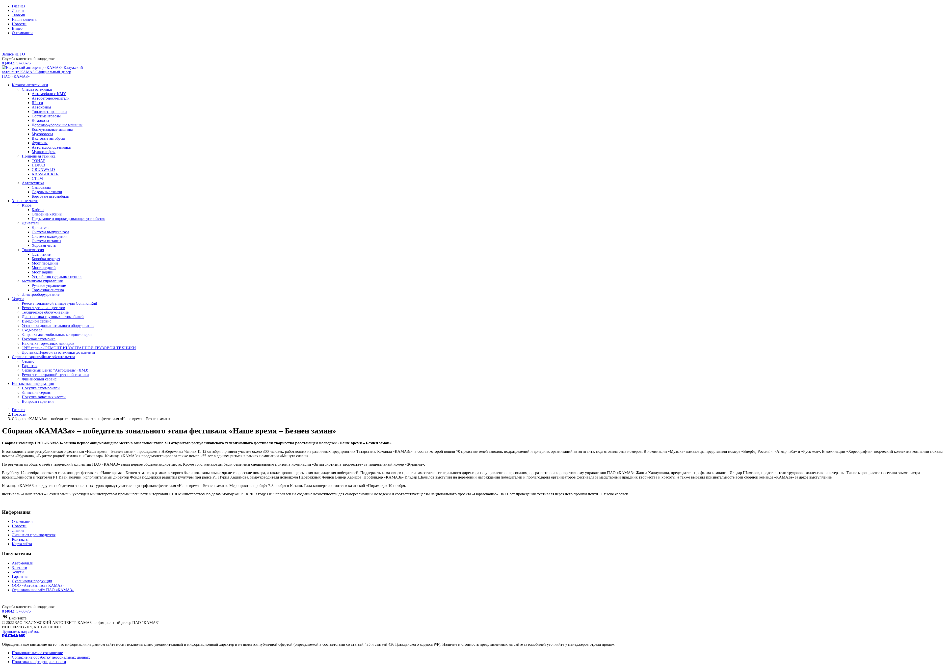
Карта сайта (22, 544)
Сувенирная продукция (32, 581)
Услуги (18, 572)
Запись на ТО (13, 54)
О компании (22, 33)
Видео (17, 28)
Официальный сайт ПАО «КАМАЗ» (43, 590)
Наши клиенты (24, 19)
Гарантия (19, 576)
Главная (18, 6)
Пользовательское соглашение (37, 653)
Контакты (20, 539)
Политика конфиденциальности (39, 662)
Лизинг (18, 10)
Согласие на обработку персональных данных (51, 657)
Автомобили (22, 563)
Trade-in (18, 15)
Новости (19, 24)
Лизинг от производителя (33, 535)
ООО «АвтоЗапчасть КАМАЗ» (38, 585)
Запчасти (19, 567)
